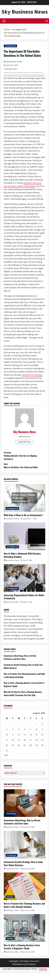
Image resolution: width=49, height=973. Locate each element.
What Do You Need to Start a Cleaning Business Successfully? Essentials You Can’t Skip (23, 693)
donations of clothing (32, 374)
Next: (21, 465)
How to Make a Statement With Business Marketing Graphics (22, 555)
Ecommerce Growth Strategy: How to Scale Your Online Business (23, 863)
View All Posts (24, 442)
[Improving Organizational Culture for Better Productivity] (24, 578)
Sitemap (43, 968)
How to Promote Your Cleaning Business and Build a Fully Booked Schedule (24, 905)
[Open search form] (47, 21)
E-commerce (11, 813)
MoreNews (18, 964)
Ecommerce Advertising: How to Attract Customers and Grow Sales (20, 657)
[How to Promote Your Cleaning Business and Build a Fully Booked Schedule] (24, 886)
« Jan (6, 755)
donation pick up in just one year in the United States (23, 184)
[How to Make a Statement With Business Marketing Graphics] (24, 536)
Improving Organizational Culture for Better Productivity (24, 596)
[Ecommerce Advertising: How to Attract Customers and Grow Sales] (24, 803)
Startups (10, 897)
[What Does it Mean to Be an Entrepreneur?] (24, 498)
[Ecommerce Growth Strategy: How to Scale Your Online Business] (24, 845)
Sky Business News (24, 11)
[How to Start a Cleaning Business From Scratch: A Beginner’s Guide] (24, 928)
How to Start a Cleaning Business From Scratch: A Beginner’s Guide (22, 947)
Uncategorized (10, 46)
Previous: (20, 455)
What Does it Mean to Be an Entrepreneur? (23, 515)
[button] (4, 21)
